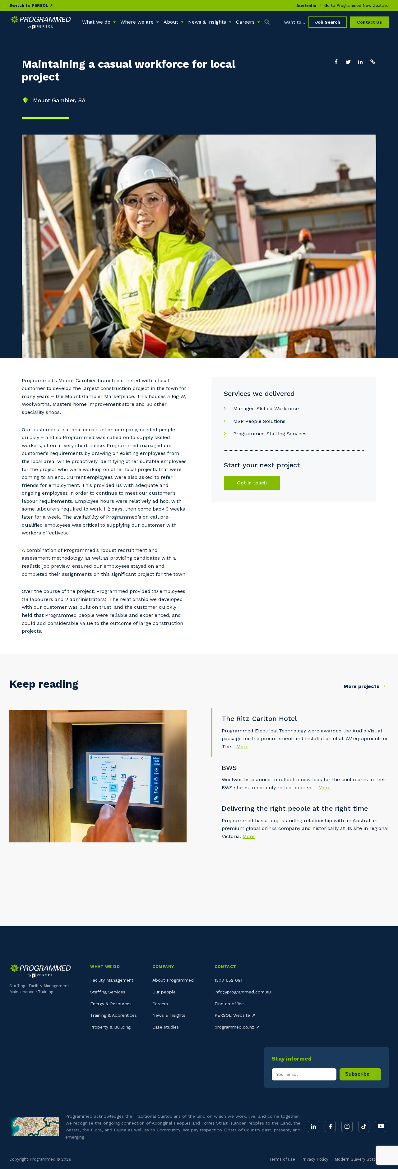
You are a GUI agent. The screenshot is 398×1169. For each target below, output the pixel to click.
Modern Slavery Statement (362, 1159)
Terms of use (282, 1159)
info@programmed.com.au (243, 991)
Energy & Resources (111, 1003)
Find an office (229, 1003)
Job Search (327, 22)
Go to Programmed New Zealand (356, 5)
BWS (229, 768)
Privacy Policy (314, 1159)
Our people (164, 991)
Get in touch (252, 483)
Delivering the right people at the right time (295, 808)
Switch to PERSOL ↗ (31, 5)
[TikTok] (363, 1126)
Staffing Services (107, 991)
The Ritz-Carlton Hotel (259, 718)
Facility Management (111, 980)
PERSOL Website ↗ (235, 1015)
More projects (362, 686)
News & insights (168, 1015)
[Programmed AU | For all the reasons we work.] (40, 22)
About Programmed (173, 980)
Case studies (165, 1027)
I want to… (293, 22)
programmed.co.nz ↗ (237, 1027)
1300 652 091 (228, 980)
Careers (160, 1003)
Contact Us (369, 22)
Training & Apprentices (113, 1015)
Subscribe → (360, 1074)
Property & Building (110, 1027)
